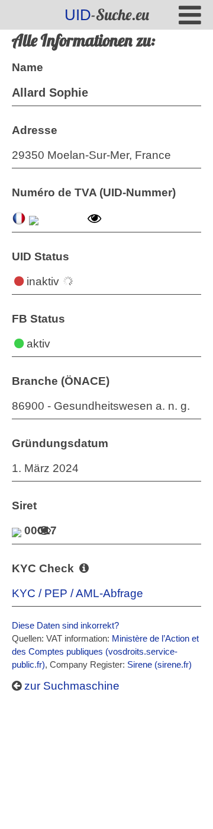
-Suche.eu (106, 14)
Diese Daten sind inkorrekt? (65, 625)
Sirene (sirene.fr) (159, 664)
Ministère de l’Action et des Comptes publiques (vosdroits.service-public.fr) (105, 651)
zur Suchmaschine (70, 686)
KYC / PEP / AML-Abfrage (77, 593)
